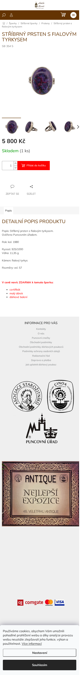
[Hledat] (4, 15)
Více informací (32, 643)
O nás (41, 333)
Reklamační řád (41, 355)
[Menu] (73, 15)
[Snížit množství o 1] (15, 168)
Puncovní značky (41, 337)
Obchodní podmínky (41, 342)
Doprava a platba (41, 360)
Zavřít (22, 179)
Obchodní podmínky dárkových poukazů (41, 346)
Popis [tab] (8, 210)
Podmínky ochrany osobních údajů (41, 351)
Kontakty (41, 328)
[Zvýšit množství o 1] (15, 163)
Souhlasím (39, 665)
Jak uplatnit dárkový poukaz (41, 364)
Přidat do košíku (36, 165)
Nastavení (39, 653)
